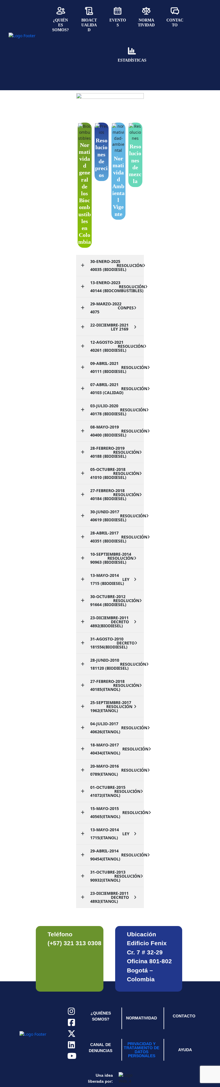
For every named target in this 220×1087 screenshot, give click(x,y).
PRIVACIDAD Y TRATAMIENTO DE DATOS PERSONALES (141, 1049)
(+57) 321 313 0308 (74, 943)
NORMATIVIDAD (141, 1018)
